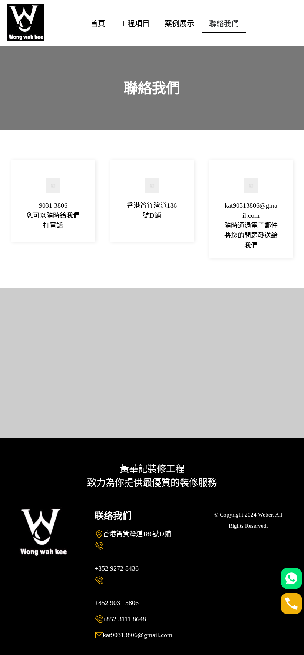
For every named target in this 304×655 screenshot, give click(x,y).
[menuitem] (98, 23)
